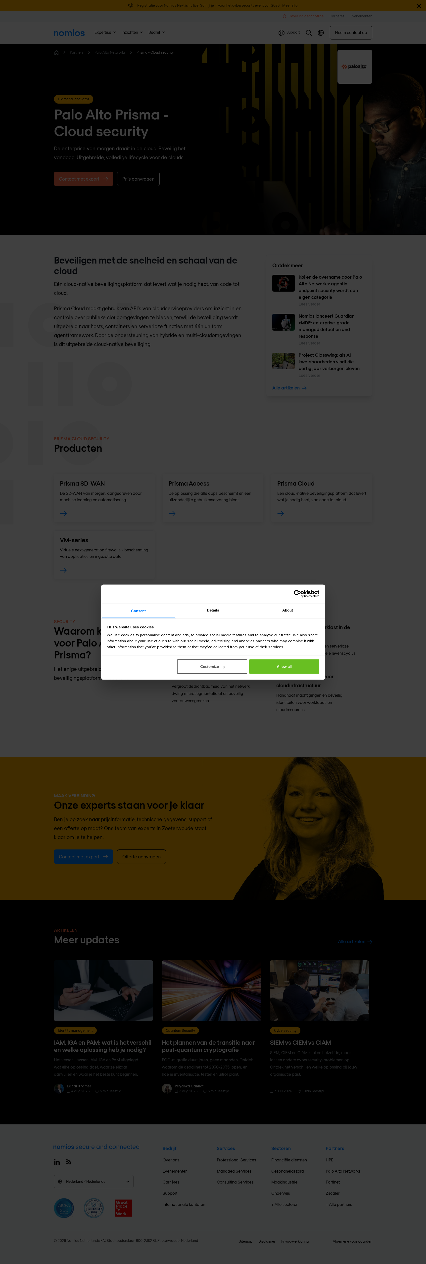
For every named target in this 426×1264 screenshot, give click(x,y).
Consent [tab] (138, 611)
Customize (209, 666)
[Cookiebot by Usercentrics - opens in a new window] (297, 594)
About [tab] (287, 610)
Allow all (284, 666)
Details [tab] (213, 610)
